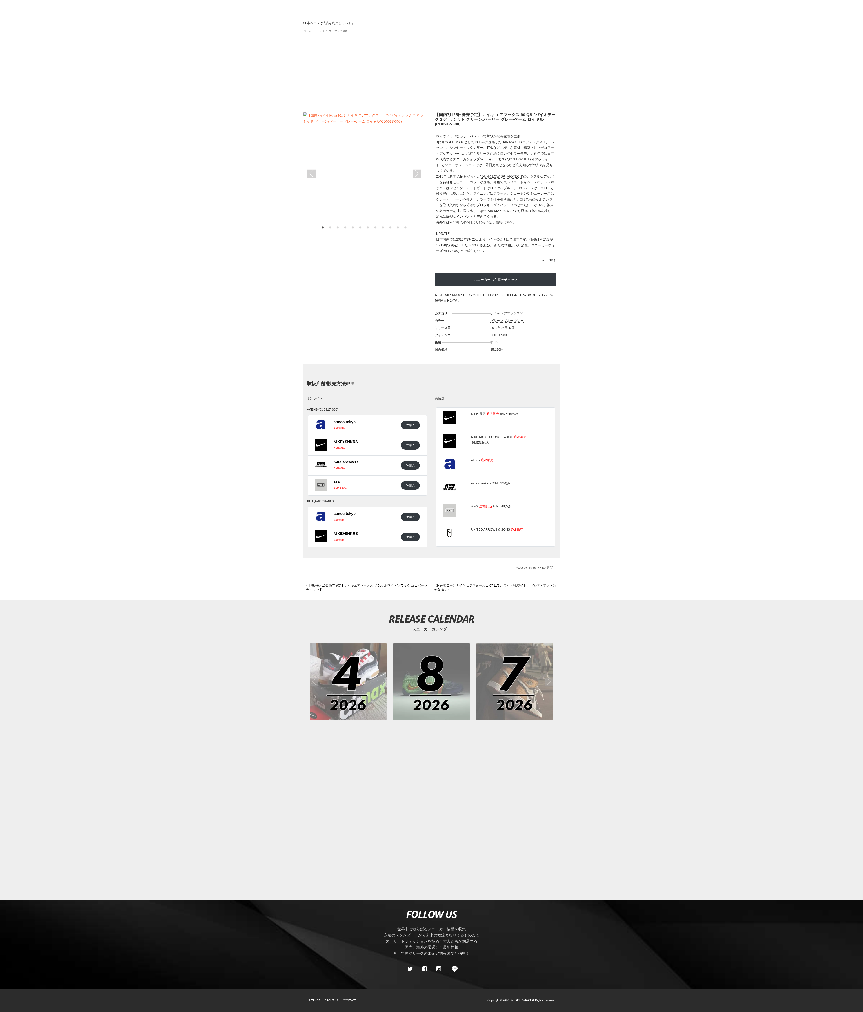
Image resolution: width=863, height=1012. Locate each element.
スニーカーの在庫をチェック (496, 279)
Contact (349, 1000)
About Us (331, 1000)
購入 (412, 425)
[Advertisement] (431, 74)
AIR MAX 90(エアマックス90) (525, 142)
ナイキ (495, 313)
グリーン (496, 320)
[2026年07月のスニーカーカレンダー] (514, 681)
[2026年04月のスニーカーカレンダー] (348, 681)
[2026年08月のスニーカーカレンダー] (431, 681)
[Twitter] (410, 968)
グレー (519, 320)
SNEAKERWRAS (520, 1000)
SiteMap (314, 1000)
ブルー (508, 320)
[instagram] (438, 968)
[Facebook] (424, 968)
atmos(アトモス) (493, 159)
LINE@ (451, 251)
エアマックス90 (512, 313)
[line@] (453, 968)
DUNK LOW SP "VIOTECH (501, 176)
